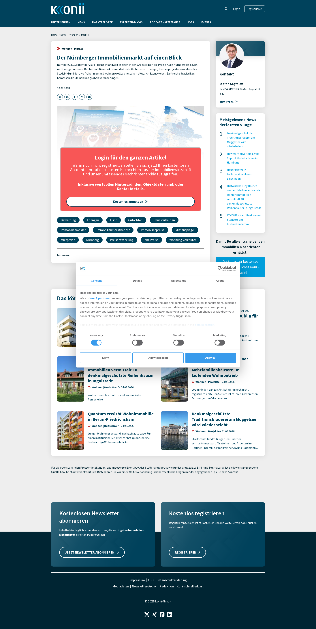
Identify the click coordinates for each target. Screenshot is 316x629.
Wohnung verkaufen (183, 240)
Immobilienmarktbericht (113, 230)
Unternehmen (60, 22)
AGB (151, 580)
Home (54, 34)
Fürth (113, 220)
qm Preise (151, 240)
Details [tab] (137, 280)
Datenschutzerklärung (172, 580)
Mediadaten (120, 586)
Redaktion (166, 586)
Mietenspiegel (185, 230)
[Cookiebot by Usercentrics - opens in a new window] (220, 268)
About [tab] (220, 280)
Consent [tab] (96, 280)
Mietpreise (68, 240)
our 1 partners (100, 298)
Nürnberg (92, 240)
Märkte (85, 34)
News (81, 22)
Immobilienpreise (152, 230)
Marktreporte (102, 22)
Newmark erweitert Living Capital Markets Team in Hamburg (243, 158)
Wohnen (73, 34)
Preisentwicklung (121, 240)
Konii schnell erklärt (190, 586)
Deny (105, 357)
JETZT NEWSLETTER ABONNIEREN (90, 552)
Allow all (210, 357)
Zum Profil (226, 101)
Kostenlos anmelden (128, 201)
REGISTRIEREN (185, 552)
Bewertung (68, 220)
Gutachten (135, 220)
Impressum (64, 255)
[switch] (137, 343)
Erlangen (93, 220)
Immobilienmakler (73, 230)
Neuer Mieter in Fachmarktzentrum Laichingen (239, 174)
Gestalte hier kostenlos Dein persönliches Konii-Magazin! (240, 267)
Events (206, 22)
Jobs (190, 22)
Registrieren (254, 9)
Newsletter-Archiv (144, 586)
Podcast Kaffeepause (165, 22)
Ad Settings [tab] (178, 280)
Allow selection (158, 357)
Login (236, 9)
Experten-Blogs (131, 22)
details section (205, 324)
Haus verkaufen (164, 220)
